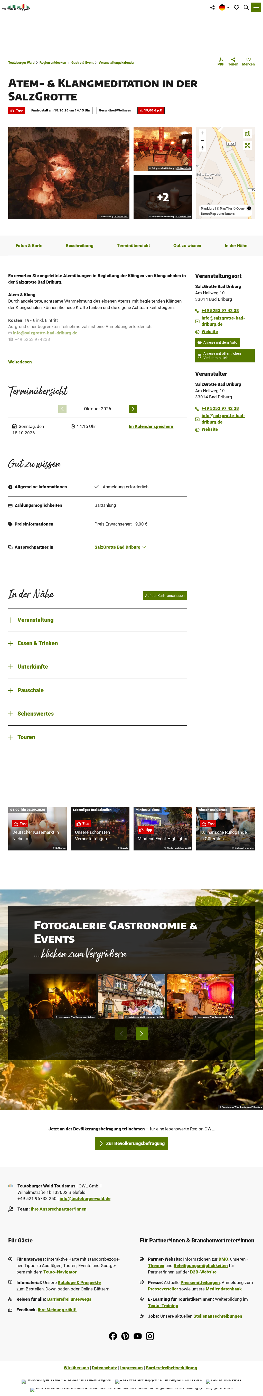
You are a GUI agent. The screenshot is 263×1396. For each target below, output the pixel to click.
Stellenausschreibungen (217, 1316)
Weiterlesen (20, 362)
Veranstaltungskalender (117, 62)
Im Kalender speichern (151, 426)
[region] (225, 173)
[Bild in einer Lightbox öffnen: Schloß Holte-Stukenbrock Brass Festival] (62, 996)
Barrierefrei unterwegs (69, 1299)
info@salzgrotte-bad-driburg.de (45, 333)
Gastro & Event (82, 62)
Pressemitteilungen (200, 1282)
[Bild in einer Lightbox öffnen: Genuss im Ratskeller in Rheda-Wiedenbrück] (131, 996)
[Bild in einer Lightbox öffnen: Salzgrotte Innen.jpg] (163, 149)
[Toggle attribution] (249, 208)
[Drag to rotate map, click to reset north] (202, 148)
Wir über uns (76, 1367)
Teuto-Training (163, 1305)
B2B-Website (203, 1272)
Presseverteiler (163, 1289)
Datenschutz (104, 1367)
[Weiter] (133, 409)
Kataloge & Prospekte (79, 1282)
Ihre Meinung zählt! (57, 1309)
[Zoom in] (202, 133)
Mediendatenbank (224, 1289)
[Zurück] (62, 409)
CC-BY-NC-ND (121, 217)
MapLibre (207, 208)
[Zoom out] (202, 140)
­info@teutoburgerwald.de (85, 1198)
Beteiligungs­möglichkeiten (201, 1265)
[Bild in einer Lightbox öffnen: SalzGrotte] (68, 173)
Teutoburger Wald (21, 62)
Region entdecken (53, 62)
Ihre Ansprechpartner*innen (59, 1209)
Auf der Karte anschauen (165, 596)
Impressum (131, 1367)
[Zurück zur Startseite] (16, 7)
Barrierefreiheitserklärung (171, 1367)
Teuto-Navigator (60, 1272)
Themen (156, 1265)
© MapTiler (224, 208)
